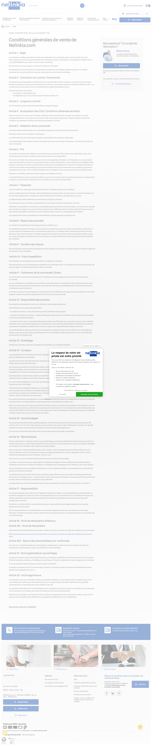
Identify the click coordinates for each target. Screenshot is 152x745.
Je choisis (62, 394)
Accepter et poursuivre (89, 394)
